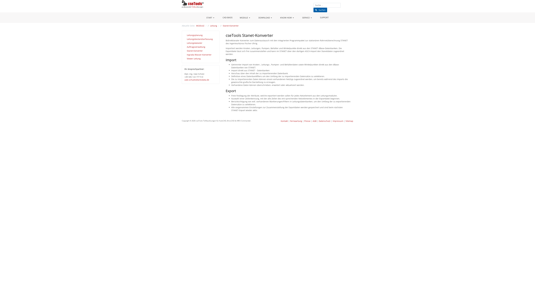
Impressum (338, 121)
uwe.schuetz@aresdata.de (196, 79)
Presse (307, 121)
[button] (211, 17)
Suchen (322, 10)
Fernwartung (296, 121)
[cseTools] (193, 3)
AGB (315, 121)
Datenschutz (324, 121)
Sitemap (349, 121)
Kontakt (284, 121)
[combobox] (327, 5)
